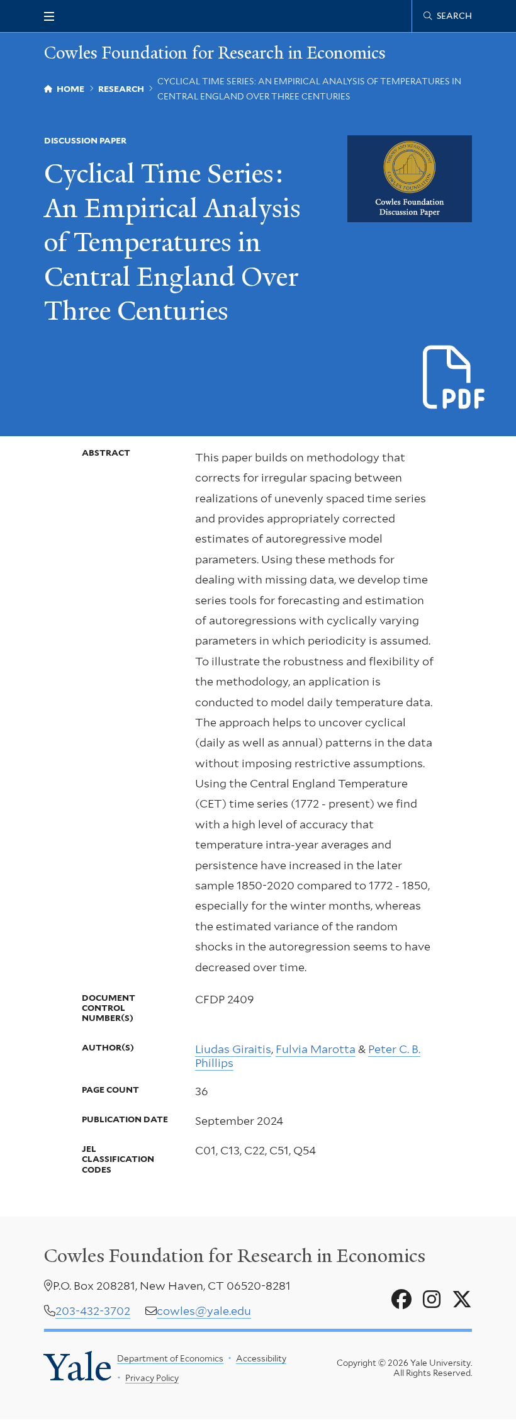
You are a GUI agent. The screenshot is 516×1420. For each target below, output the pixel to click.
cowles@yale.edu (204, 1310)
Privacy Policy (152, 1378)
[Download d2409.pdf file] (454, 378)
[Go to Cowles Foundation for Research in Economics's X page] (462, 1300)
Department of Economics (170, 1358)
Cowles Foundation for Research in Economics (215, 53)
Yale (78, 1367)
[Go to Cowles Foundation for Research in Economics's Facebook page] (401, 1300)
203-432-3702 (92, 1310)
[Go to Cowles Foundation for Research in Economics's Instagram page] (431, 1300)
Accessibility (261, 1358)
